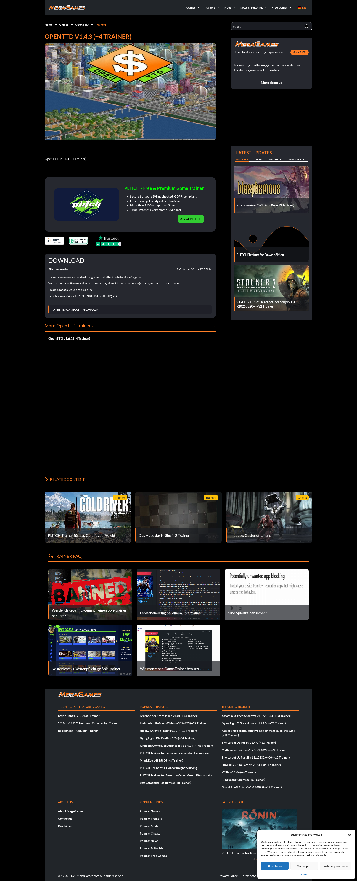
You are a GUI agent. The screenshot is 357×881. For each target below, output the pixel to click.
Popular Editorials (151, 848)
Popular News (149, 841)
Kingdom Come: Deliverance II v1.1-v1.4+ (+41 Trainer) (176, 745)
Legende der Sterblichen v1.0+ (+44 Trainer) (169, 715)
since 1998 (299, 52)
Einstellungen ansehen (335, 866)
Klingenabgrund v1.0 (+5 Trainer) (243, 779)
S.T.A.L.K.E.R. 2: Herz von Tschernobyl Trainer (88, 723)
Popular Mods (149, 826)
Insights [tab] (275, 159)
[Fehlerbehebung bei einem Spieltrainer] (179, 594)
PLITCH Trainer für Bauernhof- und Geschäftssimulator (176, 775)
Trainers (100, 24)
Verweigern (304, 866)
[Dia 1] (254, 859)
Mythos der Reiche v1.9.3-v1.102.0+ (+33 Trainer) (255, 750)
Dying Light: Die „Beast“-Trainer (79, 715)
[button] (349, 834)
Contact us (65, 818)
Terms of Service (252, 875)
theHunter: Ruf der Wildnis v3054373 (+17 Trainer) (174, 723)
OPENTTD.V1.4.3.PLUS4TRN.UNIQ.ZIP (75, 309)
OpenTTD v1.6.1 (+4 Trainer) (69, 338)
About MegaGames (70, 811)
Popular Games (150, 811)
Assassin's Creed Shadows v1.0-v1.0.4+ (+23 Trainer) (256, 715)
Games (63, 24)
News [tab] (258, 159)
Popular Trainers (151, 818)
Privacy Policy (228, 875)
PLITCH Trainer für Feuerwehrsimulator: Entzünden (174, 753)
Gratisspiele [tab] (296, 159)
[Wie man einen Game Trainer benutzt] (179, 650)
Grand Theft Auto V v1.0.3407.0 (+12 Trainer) (252, 787)
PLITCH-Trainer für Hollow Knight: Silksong (168, 768)
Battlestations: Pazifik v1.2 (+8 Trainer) (165, 782)
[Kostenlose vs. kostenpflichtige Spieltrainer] (90, 650)
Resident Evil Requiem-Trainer (78, 730)
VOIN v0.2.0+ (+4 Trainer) (239, 772)
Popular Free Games (153, 855)
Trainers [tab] (242, 159)
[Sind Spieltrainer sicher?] (267, 594)
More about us (271, 82)
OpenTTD (82, 24)
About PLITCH (190, 219)
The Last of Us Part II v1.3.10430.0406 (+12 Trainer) (256, 757)
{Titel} (304, 874)
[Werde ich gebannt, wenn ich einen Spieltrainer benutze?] (90, 594)
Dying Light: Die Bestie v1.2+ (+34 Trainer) (167, 738)
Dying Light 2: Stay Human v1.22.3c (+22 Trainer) (254, 723)
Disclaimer (65, 826)
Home (49, 24)
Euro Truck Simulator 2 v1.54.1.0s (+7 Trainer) (252, 765)
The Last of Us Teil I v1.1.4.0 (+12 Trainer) (249, 742)
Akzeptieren (274, 866)
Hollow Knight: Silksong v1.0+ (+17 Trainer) (168, 730)
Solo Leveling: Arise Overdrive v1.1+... (249, 853)
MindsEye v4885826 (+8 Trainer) (161, 760)
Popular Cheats (150, 833)
